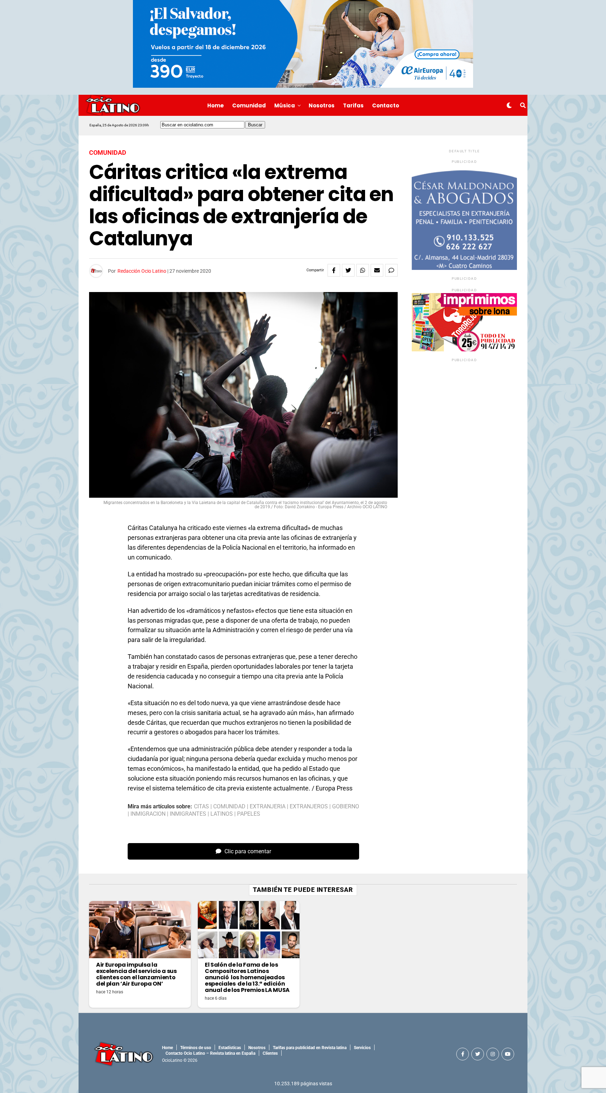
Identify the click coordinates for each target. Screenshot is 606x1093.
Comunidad (249, 105)
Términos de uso (195, 1047)
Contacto (385, 105)
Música (284, 105)
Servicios (362, 1047)
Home (215, 105)
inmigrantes (188, 814)
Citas (201, 806)
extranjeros (309, 806)
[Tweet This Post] (348, 270)
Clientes (270, 1053)
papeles (248, 814)
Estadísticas (229, 1047)
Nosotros (322, 105)
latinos (221, 814)
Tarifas (353, 105)
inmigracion (148, 814)
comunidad (229, 806)
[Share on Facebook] (334, 270)
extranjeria (267, 806)
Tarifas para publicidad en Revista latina (309, 1047)
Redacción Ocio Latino (141, 271)
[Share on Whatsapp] (362, 270)
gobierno (345, 806)
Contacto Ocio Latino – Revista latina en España (210, 1053)
